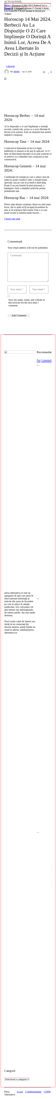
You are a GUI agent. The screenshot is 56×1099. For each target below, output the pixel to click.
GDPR (47, 1091)
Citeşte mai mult (12, 218)
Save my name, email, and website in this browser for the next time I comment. (26, 303)
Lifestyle (10, 66)
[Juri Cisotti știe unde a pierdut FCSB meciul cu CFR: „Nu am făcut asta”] (43, 713)
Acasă (20, 1091)
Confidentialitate (33, 1091)
